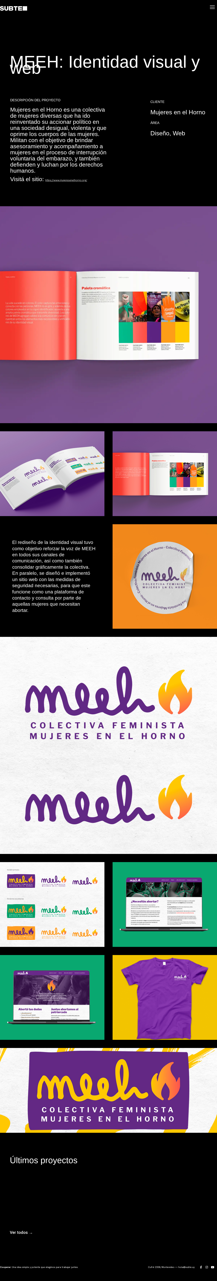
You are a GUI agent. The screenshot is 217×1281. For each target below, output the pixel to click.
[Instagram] (207, 1267)
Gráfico (18, 1216)
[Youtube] (212, 1267)
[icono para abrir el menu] (212, 7)
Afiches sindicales (31, 1201)
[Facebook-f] (201, 1267)
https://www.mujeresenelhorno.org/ (66, 180)
